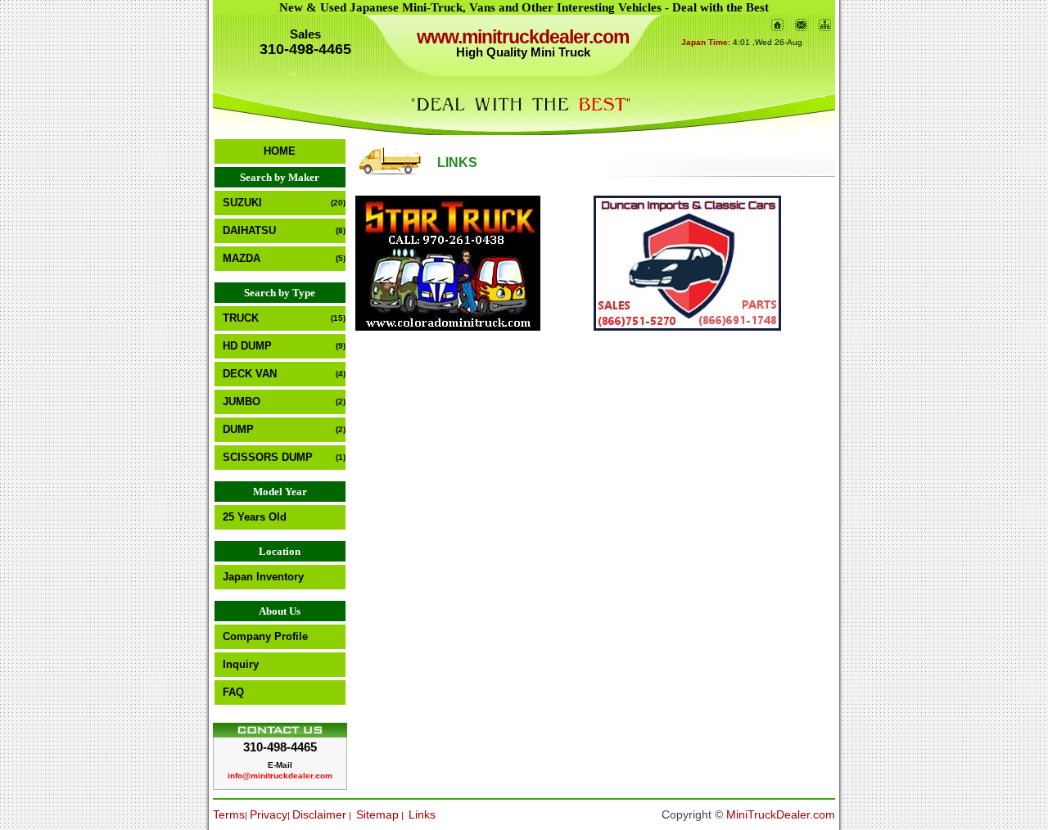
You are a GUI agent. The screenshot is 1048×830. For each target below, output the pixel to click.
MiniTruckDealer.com (780, 814)
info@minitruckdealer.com (280, 775)
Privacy (268, 814)
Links (422, 814)
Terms (229, 814)
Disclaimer (319, 814)
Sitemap (377, 814)
